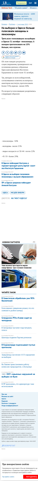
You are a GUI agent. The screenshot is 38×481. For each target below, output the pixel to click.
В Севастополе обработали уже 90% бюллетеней (18, 299)
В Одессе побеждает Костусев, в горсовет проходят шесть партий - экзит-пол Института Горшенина (19, 166)
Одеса (5, 192)
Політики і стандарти (9, 403)
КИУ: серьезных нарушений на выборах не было (18, 375)
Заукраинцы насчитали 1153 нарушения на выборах (18, 355)
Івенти (4, 399)
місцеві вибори (17, 192)
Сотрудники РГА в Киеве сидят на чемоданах (17, 319)
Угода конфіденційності (10, 406)
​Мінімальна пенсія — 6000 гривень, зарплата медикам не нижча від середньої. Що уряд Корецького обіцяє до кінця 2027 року (24, 20)
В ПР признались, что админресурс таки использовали (18, 385)
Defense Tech (7, 8)
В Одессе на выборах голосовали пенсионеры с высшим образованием (17, 175)
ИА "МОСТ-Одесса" (19, 198)
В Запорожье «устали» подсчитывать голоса (17, 328)
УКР (30, 3)
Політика (12, 24)
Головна (4, 24)
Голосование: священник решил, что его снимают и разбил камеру (18, 309)
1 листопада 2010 (22, 24)
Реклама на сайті (7, 396)
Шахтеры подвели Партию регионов (16, 337)
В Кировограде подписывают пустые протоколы (18, 346)
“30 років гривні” (21, 8)
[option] (19, 16)
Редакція (5, 401)
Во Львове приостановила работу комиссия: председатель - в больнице (17, 365)
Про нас (4, 394)
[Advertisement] (19, 119)
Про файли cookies (8, 477)
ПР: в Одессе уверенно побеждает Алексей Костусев (16, 184)
